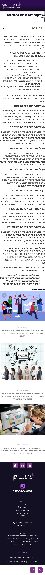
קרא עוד (22, 340)
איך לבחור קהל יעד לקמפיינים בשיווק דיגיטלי (22, 539)
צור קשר (22, 516)
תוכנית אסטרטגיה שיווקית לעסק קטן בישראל (22, 542)
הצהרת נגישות (22, 552)
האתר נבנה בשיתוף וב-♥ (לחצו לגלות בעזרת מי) (22, 562)
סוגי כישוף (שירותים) (22, 510)
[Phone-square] (40, 570)
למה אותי (22, 504)
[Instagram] (22, 465)
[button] (41, 5)
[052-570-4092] (22, 486)
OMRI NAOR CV (22, 526)
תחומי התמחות (22, 513)
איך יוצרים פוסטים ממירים (22, 545)
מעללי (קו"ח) (22, 507)
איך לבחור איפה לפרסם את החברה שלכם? (22, 536)
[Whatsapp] (32, 570)
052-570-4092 (23, 491)
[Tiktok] (15, 465)
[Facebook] (29, 465)
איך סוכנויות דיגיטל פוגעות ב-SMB (23, 324)
